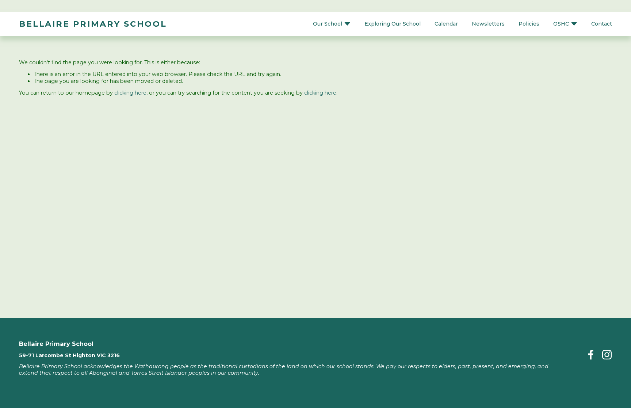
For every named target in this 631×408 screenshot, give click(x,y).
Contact (601, 23)
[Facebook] (591, 355)
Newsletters (488, 23)
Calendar (446, 23)
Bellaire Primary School (93, 24)
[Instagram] (607, 355)
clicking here (130, 92)
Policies (529, 23)
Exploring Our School (392, 23)
